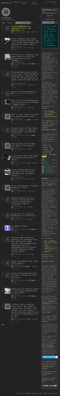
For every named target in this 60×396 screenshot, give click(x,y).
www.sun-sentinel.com (17, 177)
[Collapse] (48, 178)
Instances (35, 393)
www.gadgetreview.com (17, 106)
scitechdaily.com (16, 205)
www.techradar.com (16, 46)
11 (13, 321)
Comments (10, 23)
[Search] (47, 2)
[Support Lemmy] (44, 2)
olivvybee (47, 373)
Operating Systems (50, 116)
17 (13, 165)
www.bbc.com (14, 161)
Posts (3, 23)
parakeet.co (14, 227)
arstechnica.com (15, 294)
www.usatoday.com (16, 118)
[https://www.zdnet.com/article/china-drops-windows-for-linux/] (8, 188)
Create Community (35, 2)
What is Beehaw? (49, 241)
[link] (15, 34)
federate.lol (6, 3)
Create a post (50, 19)
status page (46, 312)
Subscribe (50, 15)
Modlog (44, 156)
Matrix (44, 308)
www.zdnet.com (15, 189)
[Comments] (8, 28)
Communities (17, 2)
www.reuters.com (15, 252)
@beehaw (51, 301)
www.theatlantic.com (17, 264)
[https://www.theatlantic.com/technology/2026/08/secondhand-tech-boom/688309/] (8, 263)
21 (13, 95)
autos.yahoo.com (15, 147)
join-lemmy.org (53, 393)
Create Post (25, 2)
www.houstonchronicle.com (18, 83)
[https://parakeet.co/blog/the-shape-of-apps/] (8, 228)
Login (50, 2)
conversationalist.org (17, 62)
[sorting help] (31, 22)
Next (3, 324)
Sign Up (54, 2)
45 (13, 268)
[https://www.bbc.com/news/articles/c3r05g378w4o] (8, 158)
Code (45, 393)
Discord (52, 306)
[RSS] (33, 22)
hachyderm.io (46, 303)
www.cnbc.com (14, 317)
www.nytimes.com (15, 217)
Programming (48, 114)
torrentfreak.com (16, 133)
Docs (41, 393)
